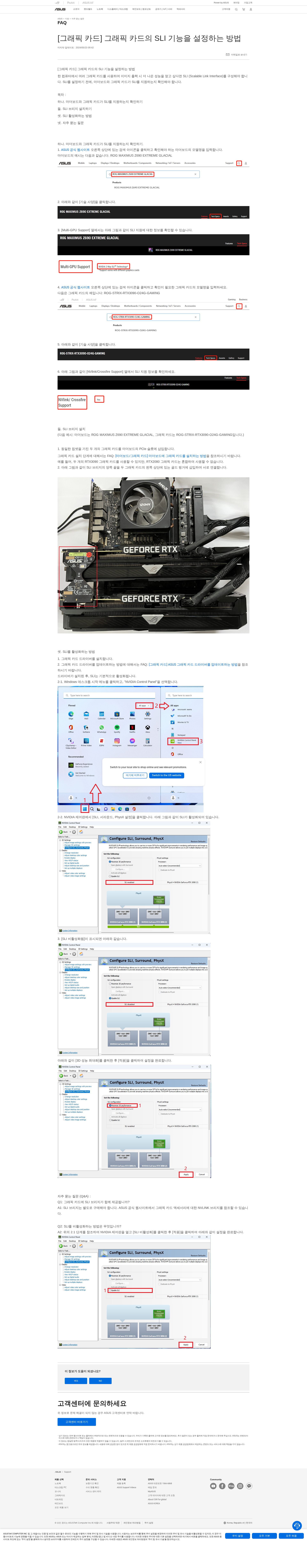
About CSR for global (157, 1499)
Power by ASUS (221, 2)
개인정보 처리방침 (132, 1523)
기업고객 (248, 2)
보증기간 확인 (92, 1483)
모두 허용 (291, 1535)
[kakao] (249, 1486)
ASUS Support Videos (126, 1487)
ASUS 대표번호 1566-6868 (160, 1483)
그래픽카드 (60, 1495)
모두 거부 (264, 1535)
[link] (60, 9)
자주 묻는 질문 (78, 19)
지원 (67, 19)
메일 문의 (152, 1487)
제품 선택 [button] (59, 1479)
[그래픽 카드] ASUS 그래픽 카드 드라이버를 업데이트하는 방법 (193, 664)
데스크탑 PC (61, 1487)
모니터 (58, 1491)
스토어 (76, 9)
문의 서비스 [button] (91, 1479)
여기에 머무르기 (135, 775)
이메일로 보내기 (239, 54)
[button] (236, 2)
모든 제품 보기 (61, 1507)
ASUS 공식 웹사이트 (75, 150)
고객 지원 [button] (121, 1479)
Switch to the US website (166, 775)
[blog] (231, 1486)
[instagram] (240, 1486)
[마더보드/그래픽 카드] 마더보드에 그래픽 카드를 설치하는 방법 (160, 456)
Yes (76, 1381)
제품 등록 (121, 1483)
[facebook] (222, 1486)
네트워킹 (59, 1499)
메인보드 (59, 1503)
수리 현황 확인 (92, 1487)
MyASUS (152, 1491)
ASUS (60, 19)
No (100, 1381)
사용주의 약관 (113, 1523)
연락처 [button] (151, 1479)
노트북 (58, 1483)
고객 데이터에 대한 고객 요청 (161, 1495)
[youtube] (213, 1486)
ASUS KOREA (154, 1503)
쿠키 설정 (237, 1535)
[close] (200, 762)
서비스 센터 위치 (93, 1491)
